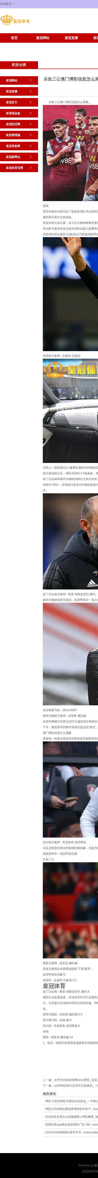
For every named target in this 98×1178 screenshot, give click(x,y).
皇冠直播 (71, 38)
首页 (14, 38)
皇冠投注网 (13, 124)
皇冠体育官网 (43, 45)
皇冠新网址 (14, 45)
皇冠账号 (48, 228)
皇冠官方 (11, 102)
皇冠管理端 (13, 135)
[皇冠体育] (15, 25)
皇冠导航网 (13, 146)
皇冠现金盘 (13, 113)
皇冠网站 (42, 38)
